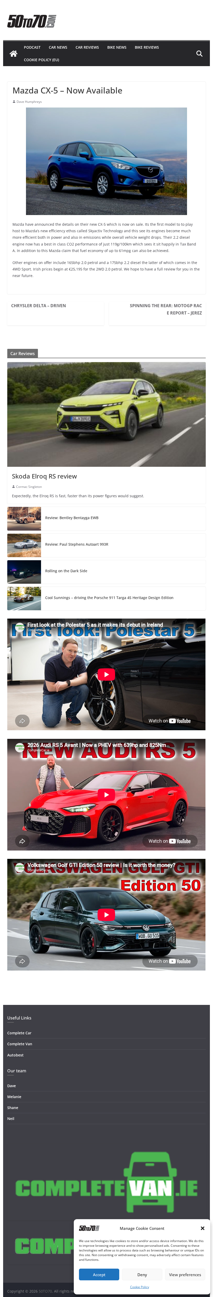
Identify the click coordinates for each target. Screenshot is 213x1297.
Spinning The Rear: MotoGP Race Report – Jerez (166, 309)
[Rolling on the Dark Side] (24, 572)
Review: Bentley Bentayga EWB (71, 517)
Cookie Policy (139, 1287)
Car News (58, 47)
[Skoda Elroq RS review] (106, 414)
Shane (12, 1107)
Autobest (15, 1055)
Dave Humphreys (29, 101)
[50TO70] (13, 53)
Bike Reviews (147, 47)
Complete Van (19, 1043)
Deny (142, 1274)
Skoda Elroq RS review (44, 476)
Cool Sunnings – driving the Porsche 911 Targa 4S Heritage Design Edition (109, 597)
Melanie (14, 1096)
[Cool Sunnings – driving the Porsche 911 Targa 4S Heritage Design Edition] (24, 598)
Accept (99, 1274)
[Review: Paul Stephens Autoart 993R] (24, 545)
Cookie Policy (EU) (41, 59)
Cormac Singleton (29, 486)
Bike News (117, 47)
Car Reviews (87, 47)
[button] (202, 1228)
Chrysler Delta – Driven (38, 305)
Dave (11, 1085)
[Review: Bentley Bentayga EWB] (24, 518)
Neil (10, 1118)
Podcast (32, 47)
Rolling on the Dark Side (66, 570)
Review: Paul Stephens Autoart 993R (76, 544)
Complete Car (19, 1032)
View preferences (185, 1274)
